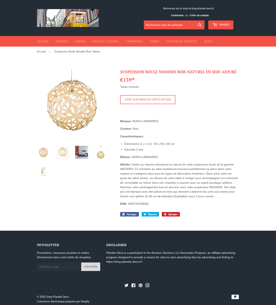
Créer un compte (199, 15)
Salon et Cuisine (105, 41)
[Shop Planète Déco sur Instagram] (147, 286)
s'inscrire (91, 266)
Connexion (177, 15)
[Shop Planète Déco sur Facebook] (133, 286)
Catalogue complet (182, 41)
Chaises (62, 41)
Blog (208, 41)
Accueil (43, 41)
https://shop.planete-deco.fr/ (124, 261)
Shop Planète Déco (57, 296)
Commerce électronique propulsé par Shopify (63, 301)
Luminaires (133, 41)
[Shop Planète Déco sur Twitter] (126, 286)
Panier (223, 24)
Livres (154, 41)
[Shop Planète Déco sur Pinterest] (140, 286)
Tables (80, 41)
